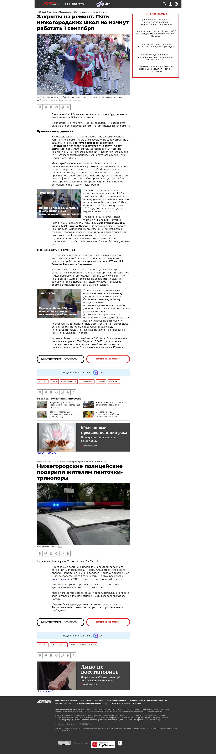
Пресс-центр (86, 701)
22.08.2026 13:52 (44, 461)
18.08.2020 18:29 (44, 12)
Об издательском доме (66, 701)
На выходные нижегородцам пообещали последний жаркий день (156, 45)
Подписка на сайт (63, 704)
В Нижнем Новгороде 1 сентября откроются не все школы (111, 403)
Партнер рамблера (81, 743)
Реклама (99, 701)
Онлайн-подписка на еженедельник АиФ (148, 701)
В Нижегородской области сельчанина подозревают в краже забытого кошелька (155, 57)
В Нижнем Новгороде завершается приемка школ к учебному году (63, 414)
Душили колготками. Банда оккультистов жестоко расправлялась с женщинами (156, 22)
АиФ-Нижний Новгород (70, 100)
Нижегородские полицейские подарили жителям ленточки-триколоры (155, 69)
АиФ (60, 546)
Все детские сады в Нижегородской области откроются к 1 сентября (107, 414)
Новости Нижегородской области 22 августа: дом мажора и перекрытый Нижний (155, 34)
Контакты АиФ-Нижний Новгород (91, 704)
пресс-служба (60, 579)
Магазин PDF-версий (116, 701)
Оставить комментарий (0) (108, 359)
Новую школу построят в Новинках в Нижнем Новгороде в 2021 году (65, 404)
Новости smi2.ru (46, 452)
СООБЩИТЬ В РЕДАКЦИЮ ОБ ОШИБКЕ (126, 704)
